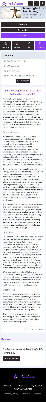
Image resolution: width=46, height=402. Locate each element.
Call (28, 47)
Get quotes (23, 30)
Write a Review (11, 358)
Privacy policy (11, 393)
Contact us (21, 385)
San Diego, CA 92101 (16, 61)
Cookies (37, 393)
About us (8, 385)
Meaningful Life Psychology (33, 9)
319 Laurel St (13, 66)
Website (23, 24)
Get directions (23, 81)
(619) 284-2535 (13, 70)
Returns (26, 393)
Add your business (23, 388)
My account (36, 385)
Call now (23, 35)
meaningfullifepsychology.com (21, 75)
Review (17, 47)
